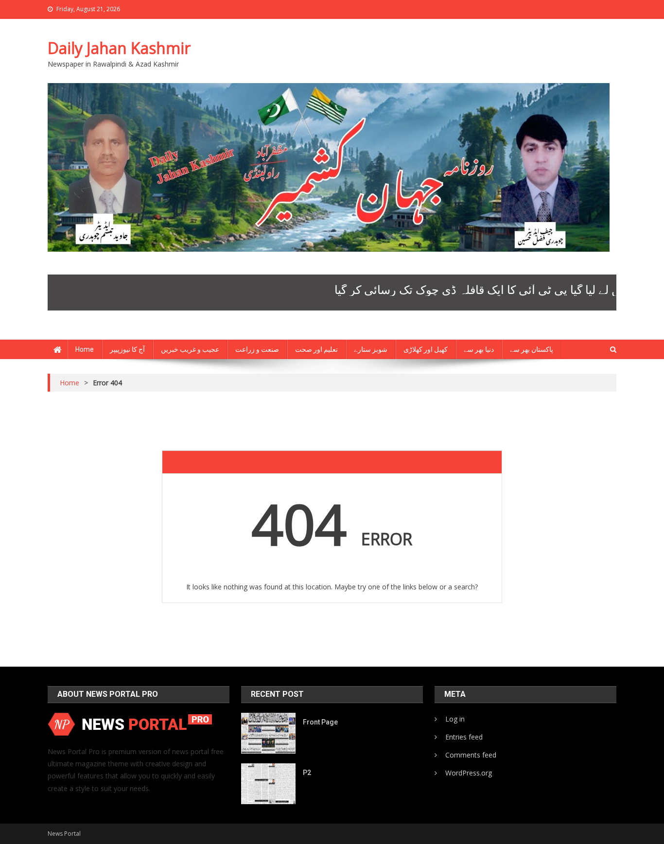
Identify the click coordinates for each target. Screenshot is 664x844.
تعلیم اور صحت (316, 349)
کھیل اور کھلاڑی (425, 349)
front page (320, 722)
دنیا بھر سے (479, 349)
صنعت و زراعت (257, 349)
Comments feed (470, 754)
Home (84, 349)
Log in (455, 718)
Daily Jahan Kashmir (119, 47)
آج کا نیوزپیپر (127, 349)
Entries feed (464, 736)
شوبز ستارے (370, 349)
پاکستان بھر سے (531, 349)
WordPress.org (468, 772)
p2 (307, 772)
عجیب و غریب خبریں (190, 349)
